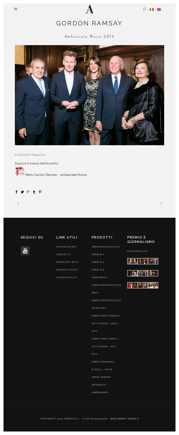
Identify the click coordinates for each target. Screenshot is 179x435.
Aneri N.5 (98, 270)
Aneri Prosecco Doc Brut (106, 289)
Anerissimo (100, 392)
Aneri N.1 (98, 254)
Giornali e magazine (31, 154)
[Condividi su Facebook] (16, 191)
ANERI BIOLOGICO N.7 (106, 247)
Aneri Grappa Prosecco (101, 381)
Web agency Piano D (124, 418)
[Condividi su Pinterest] (40, 191)
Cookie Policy (66, 277)
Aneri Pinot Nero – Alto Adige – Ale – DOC (105, 346)
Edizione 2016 (137, 251)
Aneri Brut (100, 277)
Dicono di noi (66, 247)
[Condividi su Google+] (28, 191)
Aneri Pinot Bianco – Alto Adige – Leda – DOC (107, 323)
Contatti (63, 254)
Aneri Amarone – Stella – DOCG (104, 366)
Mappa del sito (67, 262)
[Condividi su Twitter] (22, 191)
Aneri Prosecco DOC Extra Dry (106, 304)
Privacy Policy (67, 270)
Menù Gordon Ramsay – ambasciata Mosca (56, 175)
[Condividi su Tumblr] (34, 191)
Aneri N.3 (98, 262)
